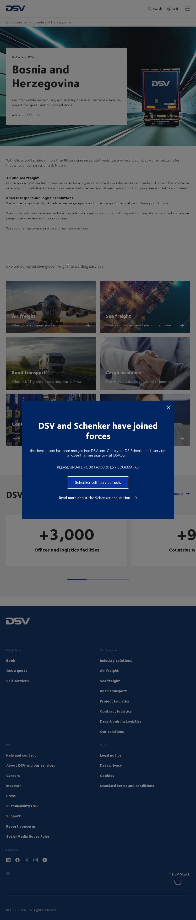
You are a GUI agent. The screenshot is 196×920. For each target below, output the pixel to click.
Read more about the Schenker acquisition (95, 498)
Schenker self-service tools (98, 482)
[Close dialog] (168, 407)
